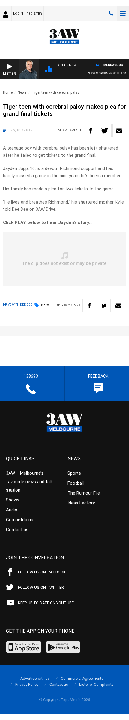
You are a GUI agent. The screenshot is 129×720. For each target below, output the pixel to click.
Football (76, 483)
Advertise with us (35, 678)
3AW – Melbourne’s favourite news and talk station (29, 481)
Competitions (19, 519)
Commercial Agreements (82, 678)
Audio (11, 510)
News (22, 92)
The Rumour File (84, 493)
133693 (111, 13)
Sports (74, 473)
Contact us (17, 529)
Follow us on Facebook (42, 572)
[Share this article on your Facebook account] (90, 130)
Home (8, 92)
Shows (13, 500)
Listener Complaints (96, 684)
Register (34, 14)
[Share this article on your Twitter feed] (105, 130)
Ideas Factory (81, 503)
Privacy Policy (26, 684)
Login (18, 14)
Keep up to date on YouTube (46, 603)
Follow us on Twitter (41, 587)
